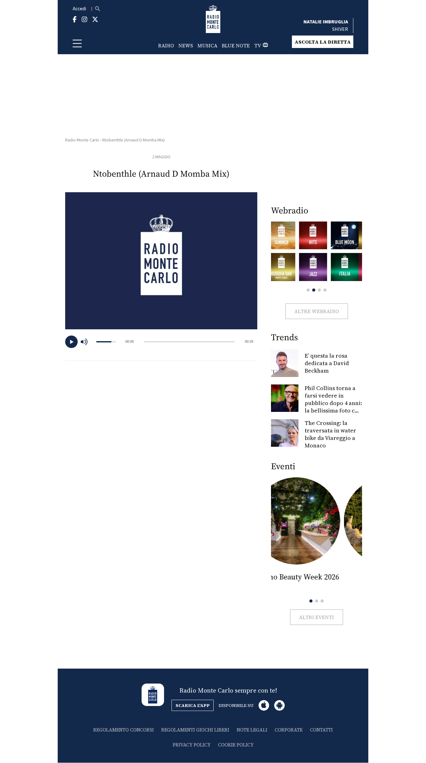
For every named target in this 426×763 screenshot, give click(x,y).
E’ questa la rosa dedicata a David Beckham (327, 363)
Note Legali (252, 730)
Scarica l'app (193, 705)
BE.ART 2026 (316, 577)
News (185, 45)
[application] (161, 342)
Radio (166, 45)
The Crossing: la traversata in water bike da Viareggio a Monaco (330, 434)
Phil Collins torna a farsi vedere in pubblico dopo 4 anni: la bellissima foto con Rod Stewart (333, 403)
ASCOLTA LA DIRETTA (322, 41)
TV (257, 45)
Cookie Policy (236, 745)
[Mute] (87, 342)
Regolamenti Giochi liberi (195, 730)
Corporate (289, 730)
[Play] (71, 342)
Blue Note (236, 45)
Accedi (79, 8)
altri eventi (316, 617)
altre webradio (316, 311)
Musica (207, 45)
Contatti (321, 730)
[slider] (189, 341)
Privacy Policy (192, 745)
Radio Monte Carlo (82, 140)
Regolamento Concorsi (123, 730)
